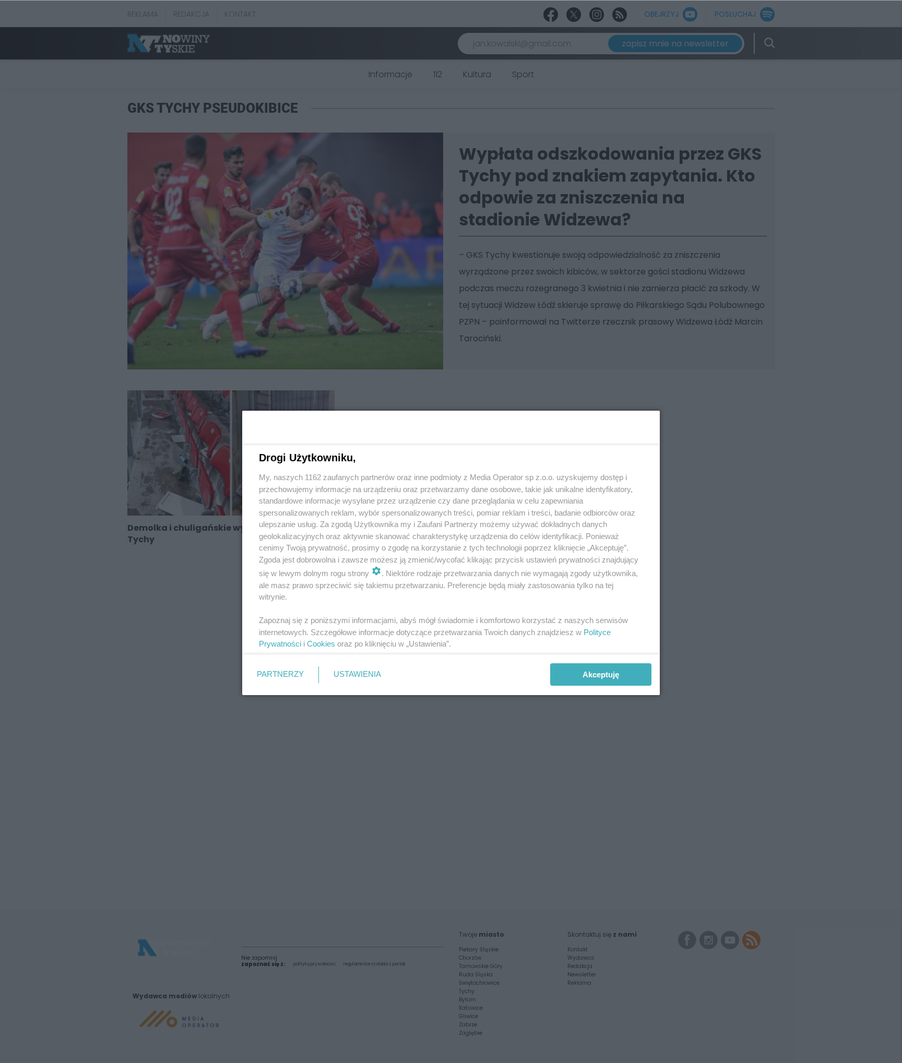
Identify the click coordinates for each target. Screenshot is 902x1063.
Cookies (321, 643)
